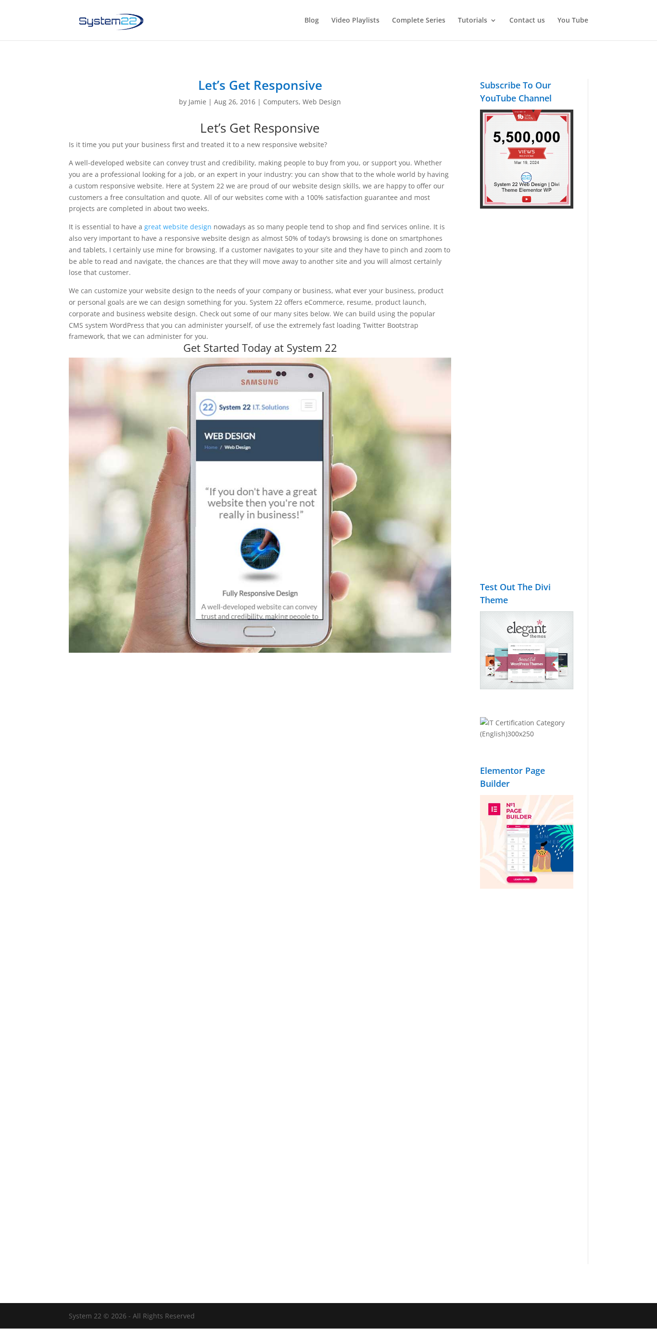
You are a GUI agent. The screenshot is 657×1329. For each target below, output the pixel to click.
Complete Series (418, 21)
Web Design (322, 101)
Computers (281, 101)
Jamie (197, 101)
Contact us (527, 21)
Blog (311, 21)
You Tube (572, 21)
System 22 (312, 347)
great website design (178, 226)
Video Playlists (355, 21)
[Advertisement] (526, 400)
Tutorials (472, 21)
